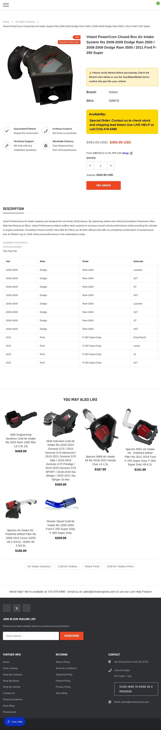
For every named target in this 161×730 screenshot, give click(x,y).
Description (13, 208)
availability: (97, 114)
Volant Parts (92, 566)
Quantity (91, 157)
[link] (7, 608)
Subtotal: (91, 175)
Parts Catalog (10, 668)
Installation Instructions (15, 242)
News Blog (9, 705)
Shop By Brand (11, 680)
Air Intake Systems (25, 21)
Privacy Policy (63, 687)
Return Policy (63, 662)
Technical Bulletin (12, 246)
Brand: (91, 92)
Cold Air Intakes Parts (120, 566)
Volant (113, 92)
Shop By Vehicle (11, 687)
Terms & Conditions (66, 668)
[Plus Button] (110, 166)
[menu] (6, 5)
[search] (15, 5)
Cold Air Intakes (67, 566)
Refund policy (63, 680)
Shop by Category (12, 674)
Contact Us (9, 693)
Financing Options (12, 699)
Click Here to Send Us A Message (136, 689)
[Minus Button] (90, 166)
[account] (146, 5)
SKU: (90, 100)
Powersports (9, 712)
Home (6, 21)
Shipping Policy (64, 674)
